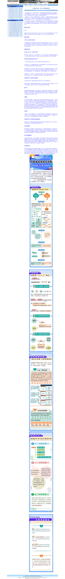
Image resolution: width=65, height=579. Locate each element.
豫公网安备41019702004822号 (29, 578)
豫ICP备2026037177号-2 (37, 578)
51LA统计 (46, 577)
